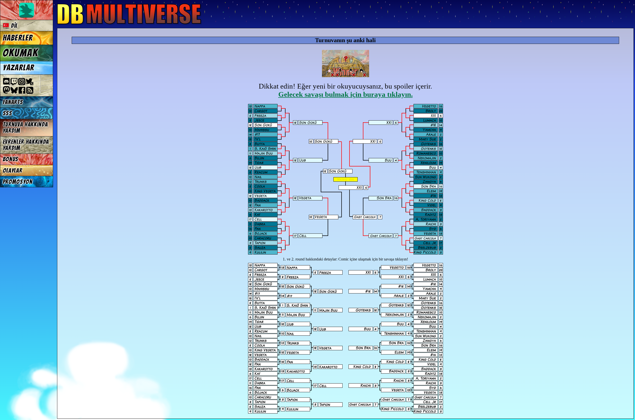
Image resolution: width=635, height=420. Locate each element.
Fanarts (13, 102)
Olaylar (12, 170)
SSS (7, 113)
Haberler (18, 38)
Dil (13, 26)
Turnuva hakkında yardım (25, 127)
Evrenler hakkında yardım (26, 145)
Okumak (20, 53)
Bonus (10, 159)
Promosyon (17, 182)
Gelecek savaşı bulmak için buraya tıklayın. (345, 94)
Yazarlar (18, 68)
